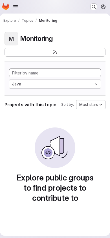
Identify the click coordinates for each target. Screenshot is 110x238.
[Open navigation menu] (15, 6)
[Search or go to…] (93, 6)
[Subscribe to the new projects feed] (55, 52)
